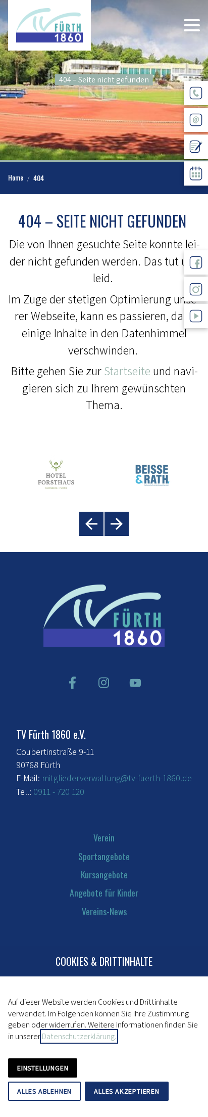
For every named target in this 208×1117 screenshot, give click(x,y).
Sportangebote (104, 856)
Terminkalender (196, 193)
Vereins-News (104, 911)
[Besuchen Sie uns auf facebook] (72, 682)
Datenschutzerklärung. (79, 1036)
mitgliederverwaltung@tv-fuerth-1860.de (117, 778)
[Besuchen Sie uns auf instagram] (104, 682)
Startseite (127, 371)
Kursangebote (104, 874)
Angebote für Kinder (104, 892)
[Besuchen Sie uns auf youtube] (135, 682)
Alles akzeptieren (127, 1091)
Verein (104, 837)
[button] (192, 25)
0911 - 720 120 (58, 791)
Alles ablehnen (44, 1091)
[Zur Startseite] (49, 25)
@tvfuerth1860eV (196, 336)
